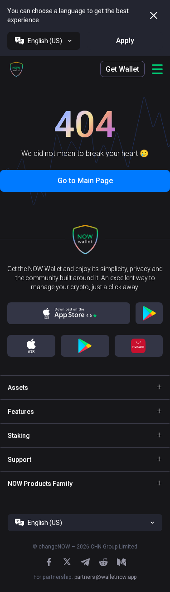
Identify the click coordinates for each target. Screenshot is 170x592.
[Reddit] (103, 562)
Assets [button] (18, 387)
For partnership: (85, 577)
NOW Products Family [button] (40, 483)
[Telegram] (85, 562)
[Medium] (121, 562)
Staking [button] (19, 435)
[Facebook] (49, 562)
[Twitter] (67, 562)
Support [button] (19, 459)
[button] (16, 69)
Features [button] (21, 411)
